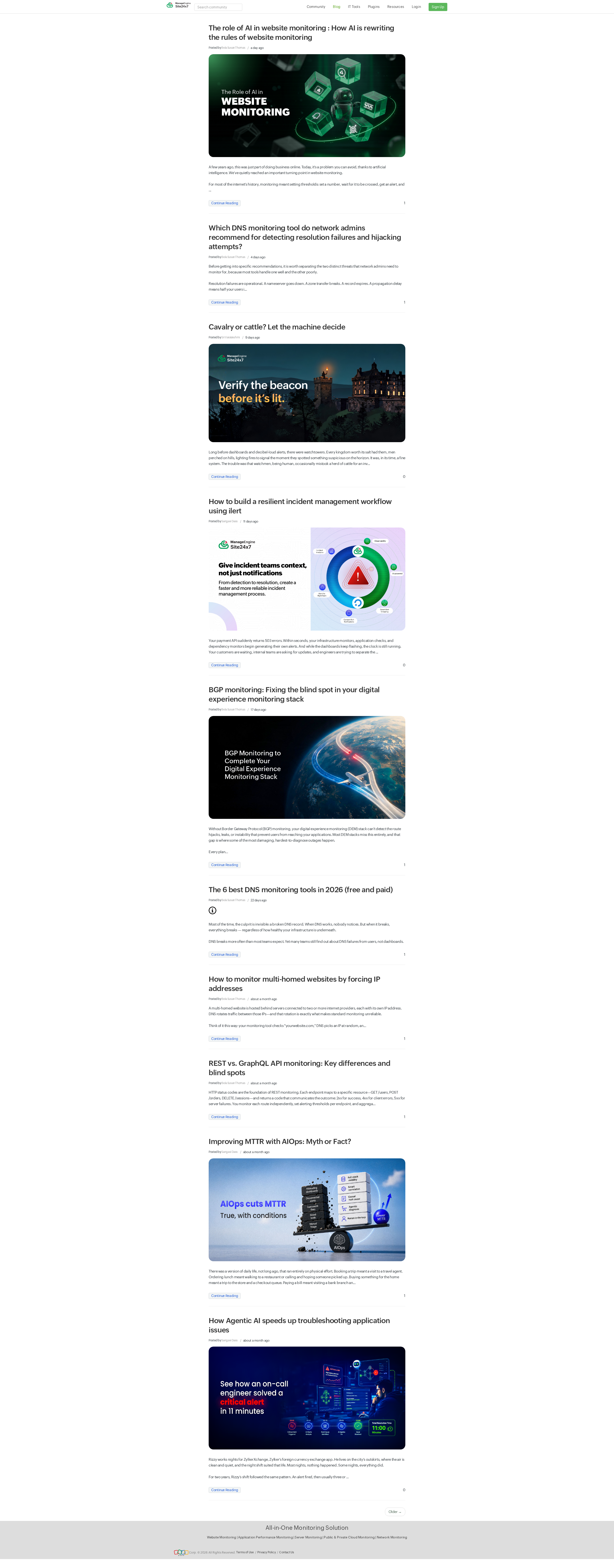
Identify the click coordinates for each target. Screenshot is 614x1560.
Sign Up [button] (438, 7)
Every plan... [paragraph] (218, 852)
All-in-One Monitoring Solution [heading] (307, 1528)
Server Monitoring (309, 1537)
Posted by (227, 47)
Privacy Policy (266, 1552)
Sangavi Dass (229, 521)
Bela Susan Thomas (233, 47)
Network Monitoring (392, 1537)
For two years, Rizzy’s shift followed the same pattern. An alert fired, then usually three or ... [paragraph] (279, 1477)
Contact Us (286, 1552)
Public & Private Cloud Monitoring (349, 1537)
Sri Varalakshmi (230, 337)
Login (416, 7)
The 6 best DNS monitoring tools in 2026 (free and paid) (301, 890)
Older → (395, 1512)
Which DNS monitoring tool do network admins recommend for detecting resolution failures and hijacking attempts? (305, 237)
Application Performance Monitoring (266, 1537)
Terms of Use (245, 1552)
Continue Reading (224, 203)
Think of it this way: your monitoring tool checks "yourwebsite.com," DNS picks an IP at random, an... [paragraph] (287, 1026)
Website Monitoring (221, 1537)
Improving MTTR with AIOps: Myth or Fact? (280, 1141)
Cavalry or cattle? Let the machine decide (277, 327)
